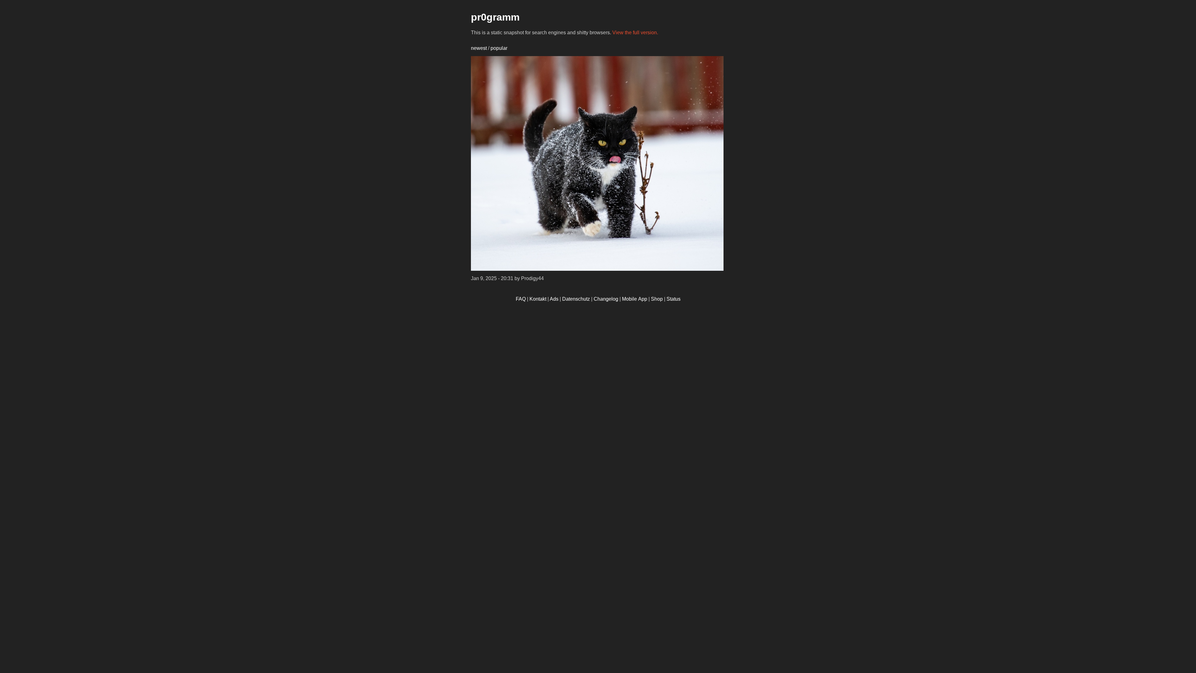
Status (674, 299)
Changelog (606, 299)
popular (499, 48)
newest (479, 48)
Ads (554, 299)
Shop (657, 299)
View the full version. (635, 32)
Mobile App (634, 299)
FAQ (521, 299)
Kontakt (537, 299)
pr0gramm (495, 17)
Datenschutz (576, 299)
